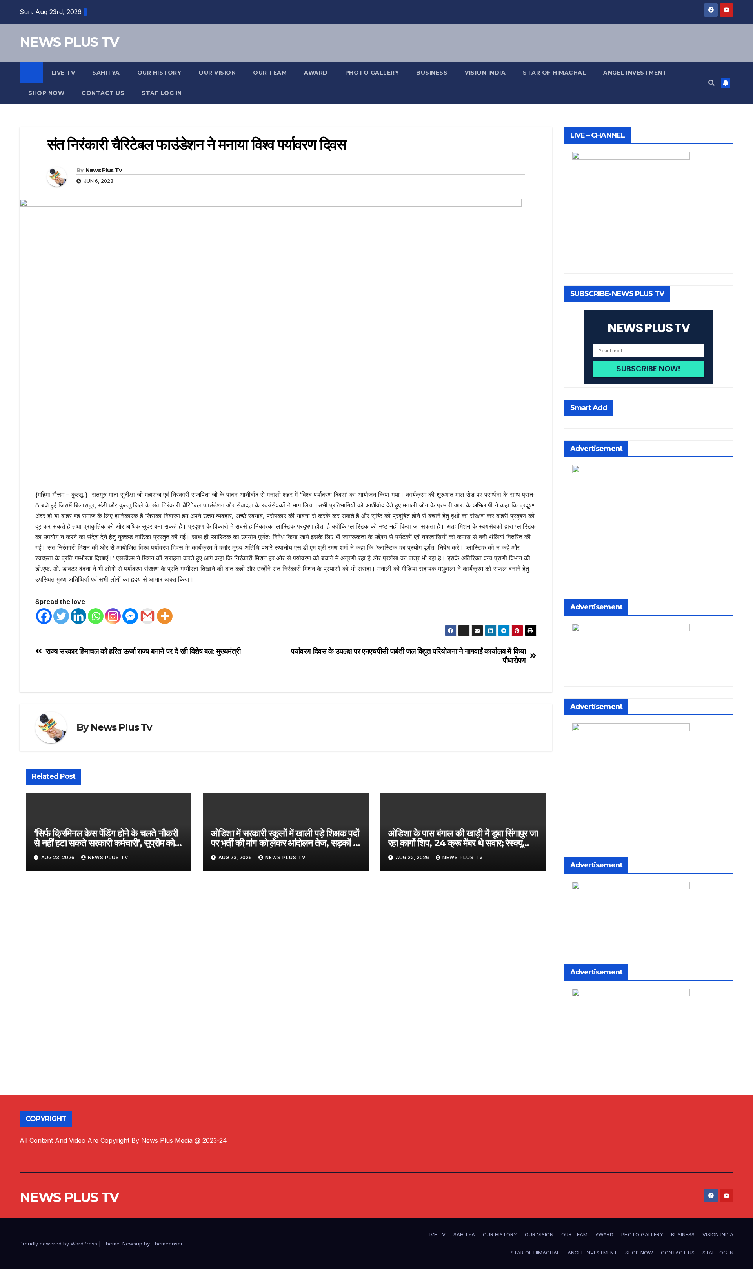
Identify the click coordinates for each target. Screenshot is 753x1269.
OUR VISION (217, 72)
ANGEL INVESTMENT (635, 72)
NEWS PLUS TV (69, 42)
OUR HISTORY (159, 72)
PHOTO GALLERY (372, 72)
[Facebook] (44, 616)
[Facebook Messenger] (130, 616)
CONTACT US (103, 92)
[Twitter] (61, 616)
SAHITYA (106, 72)
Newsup (132, 1243)
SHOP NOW (46, 92)
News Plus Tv (103, 170)
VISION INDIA (485, 72)
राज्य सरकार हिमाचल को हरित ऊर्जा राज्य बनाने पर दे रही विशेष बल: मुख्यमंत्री (143, 651)
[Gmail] (147, 616)
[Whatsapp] (96, 616)
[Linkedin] (78, 616)
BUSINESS (431, 72)
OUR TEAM (270, 72)
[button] (711, 83)
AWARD (316, 72)
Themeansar (166, 1243)
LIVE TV (63, 72)
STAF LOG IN (162, 92)
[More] (165, 616)
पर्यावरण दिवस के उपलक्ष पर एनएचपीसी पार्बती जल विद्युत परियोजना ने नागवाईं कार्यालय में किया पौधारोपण (408, 656)
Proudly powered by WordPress (59, 1243)
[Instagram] (113, 616)
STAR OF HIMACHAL (554, 72)
